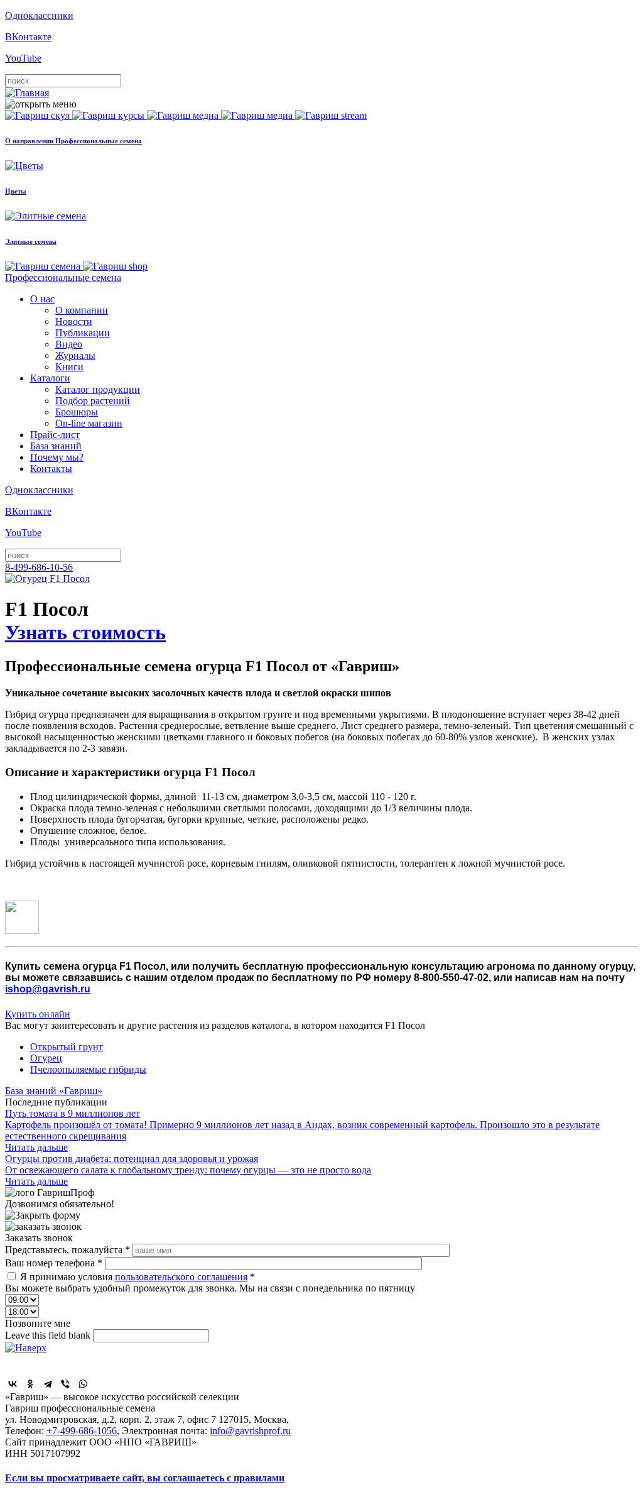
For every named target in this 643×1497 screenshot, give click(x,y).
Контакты (51, 468)
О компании (81, 310)
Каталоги (50, 378)
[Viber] (65, 1383)
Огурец (46, 1058)
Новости (73, 321)
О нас (42, 298)
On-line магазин (88, 423)
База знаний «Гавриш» (53, 1090)
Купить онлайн (37, 1014)
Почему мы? (57, 457)
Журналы (75, 355)
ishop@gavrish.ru (47, 989)
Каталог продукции (97, 389)
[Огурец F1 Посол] (47, 578)
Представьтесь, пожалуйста (67, 1249)
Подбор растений (92, 400)
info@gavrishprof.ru (250, 1430)
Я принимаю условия (137, 1276)
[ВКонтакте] (12, 1383)
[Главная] (27, 92)
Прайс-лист (55, 434)
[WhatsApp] (82, 1383)
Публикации (82, 332)
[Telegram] (47, 1383)
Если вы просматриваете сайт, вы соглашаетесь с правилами (144, 1477)
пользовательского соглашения (181, 1276)
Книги (69, 366)
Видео (68, 344)
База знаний (56, 446)
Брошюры (76, 412)
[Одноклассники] (30, 1383)
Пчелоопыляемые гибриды (88, 1069)
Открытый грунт (66, 1046)
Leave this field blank (49, 1335)
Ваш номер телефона (53, 1263)
